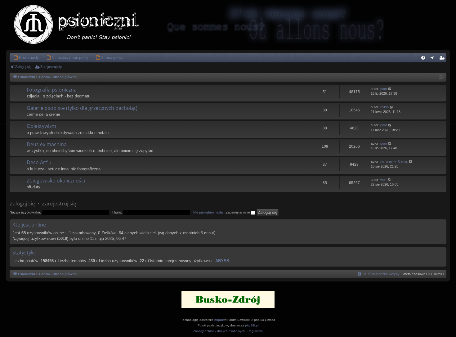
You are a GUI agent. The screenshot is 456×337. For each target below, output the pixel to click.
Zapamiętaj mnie (238, 212)
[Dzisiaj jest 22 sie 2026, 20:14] (441, 77)
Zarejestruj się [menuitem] (443, 59)
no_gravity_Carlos (394, 161)
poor (383, 89)
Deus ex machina (47, 144)
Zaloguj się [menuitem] (433, 59)
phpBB (219, 319)
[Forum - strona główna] (82, 25)
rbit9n (384, 107)
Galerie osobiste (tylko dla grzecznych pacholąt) (82, 108)
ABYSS (222, 260)
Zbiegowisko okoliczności (56, 180)
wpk (383, 180)
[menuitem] (26, 57)
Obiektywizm (41, 126)
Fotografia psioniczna (52, 89)
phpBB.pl (251, 325)
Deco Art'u (39, 162)
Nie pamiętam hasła (208, 212)
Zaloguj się (23, 67)
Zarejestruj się (51, 67)
